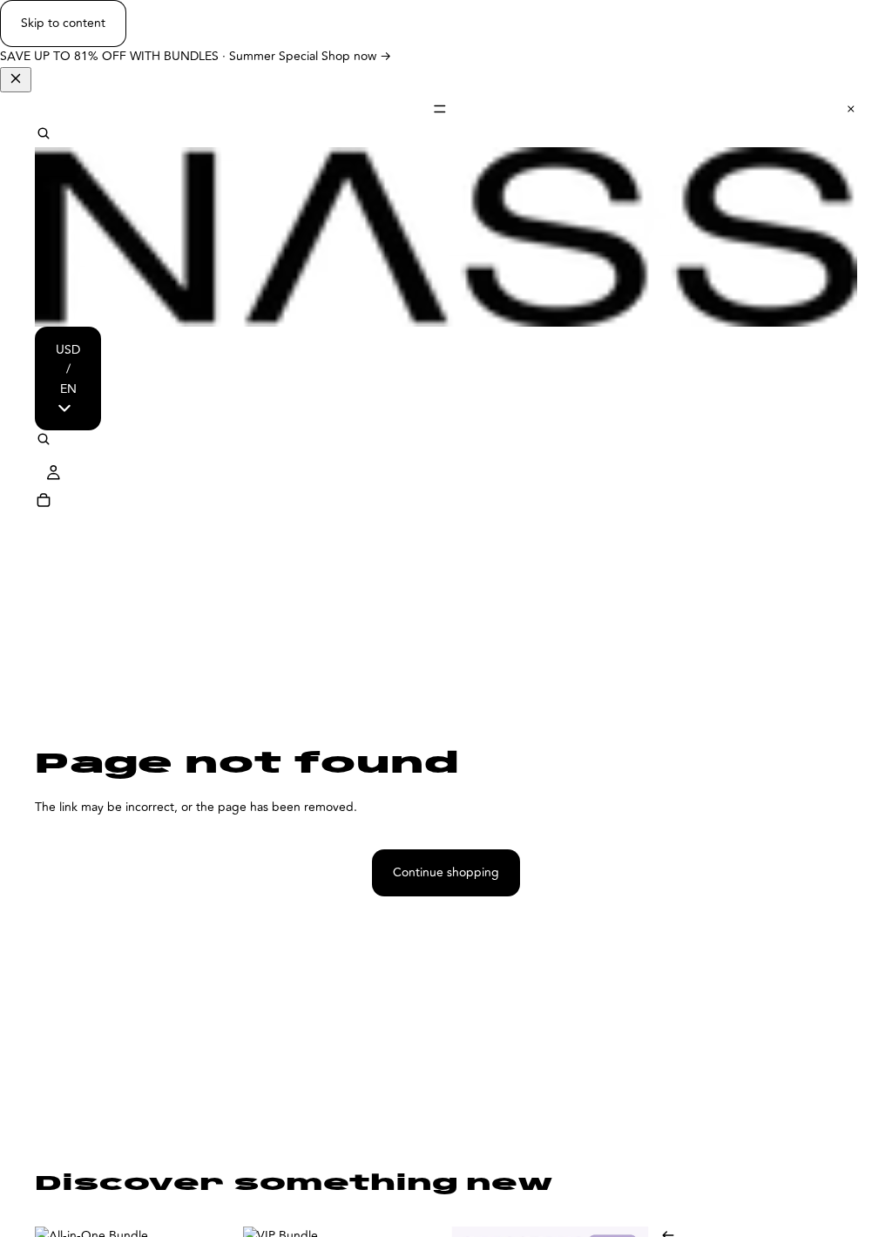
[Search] (43, 136)
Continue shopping (446, 872)
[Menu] (446, 109)
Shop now (356, 56)
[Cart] (43, 502)
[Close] (15, 79)
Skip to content (63, 23)
